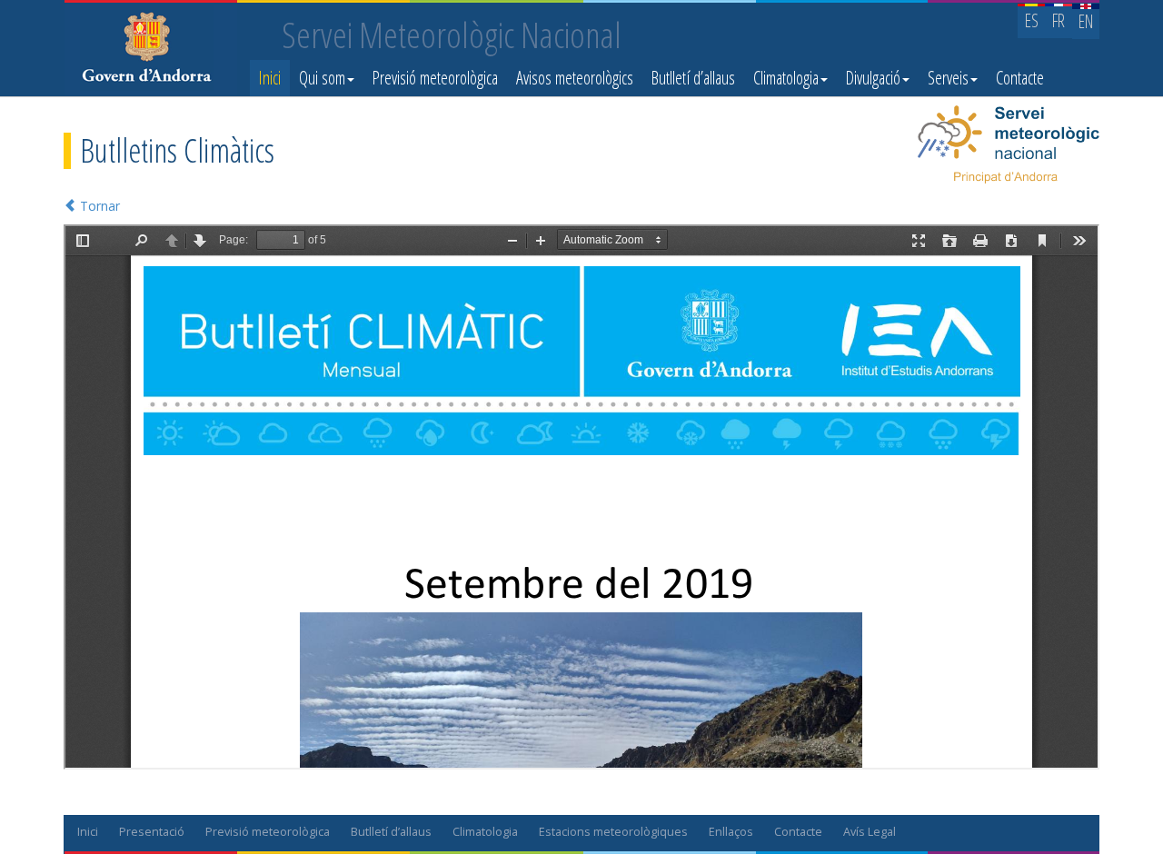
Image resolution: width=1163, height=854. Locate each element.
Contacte (1020, 77)
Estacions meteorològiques (613, 831)
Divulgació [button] (873, 77)
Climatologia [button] (786, 77)
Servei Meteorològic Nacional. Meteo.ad (151, 50)
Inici (270, 77)
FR (1058, 20)
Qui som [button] (322, 77)
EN (1086, 21)
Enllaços (731, 831)
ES (1032, 20)
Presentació (151, 831)
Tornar (98, 205)
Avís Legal (869, 831)
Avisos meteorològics (574, 77)
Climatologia (485, 831)
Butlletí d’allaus (693, 77)
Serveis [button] (948, 77)
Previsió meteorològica (435, 77)
